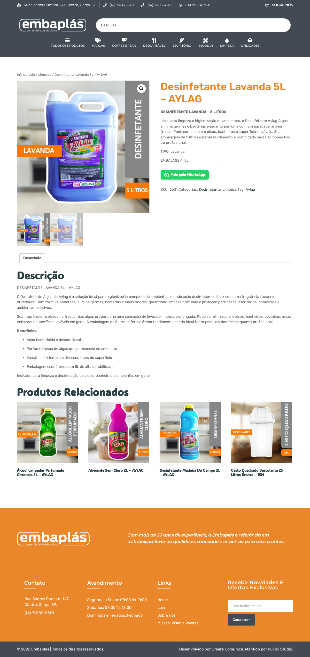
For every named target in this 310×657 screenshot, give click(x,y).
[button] (141, 88)
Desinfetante (210, 189)
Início (21, 74)
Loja (31, 74)
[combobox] (193, 25)
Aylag (250, 189)
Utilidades (250, 45)
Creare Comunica (227, 649)
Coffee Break (124, 45)
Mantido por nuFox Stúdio (268, 649)
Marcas (98, 45)
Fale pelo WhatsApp (187, 175)
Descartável (154, 45)
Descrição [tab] (32, 258)
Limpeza (227, 45)
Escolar (206, 45)
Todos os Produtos (68, 45)
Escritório (182, 45)
